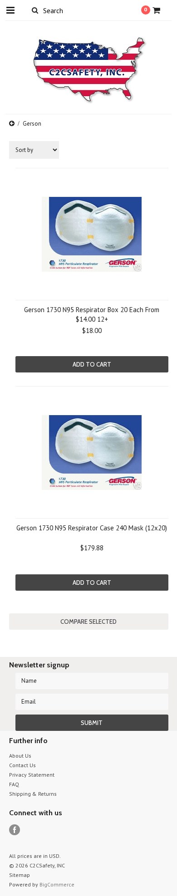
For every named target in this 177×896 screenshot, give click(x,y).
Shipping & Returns (33, 793)
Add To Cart (92, 364)
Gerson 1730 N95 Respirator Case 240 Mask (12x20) (91, 528)
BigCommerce (56, 884)
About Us (20, 755)
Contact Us (22, 765)
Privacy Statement (31, 774)
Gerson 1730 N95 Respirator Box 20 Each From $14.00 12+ (91, 314)
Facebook (14, 830)
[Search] (35, 10)
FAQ (14, 784)
